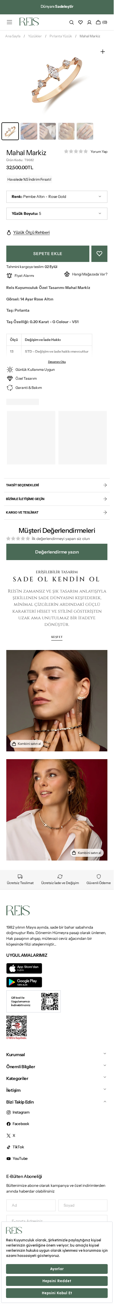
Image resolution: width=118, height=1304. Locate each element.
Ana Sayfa (12, 36)
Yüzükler (35, 36)
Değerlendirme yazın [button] (57, 552)
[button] (9, 22)
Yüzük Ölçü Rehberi (31, 232)
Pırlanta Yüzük (61, 36)
